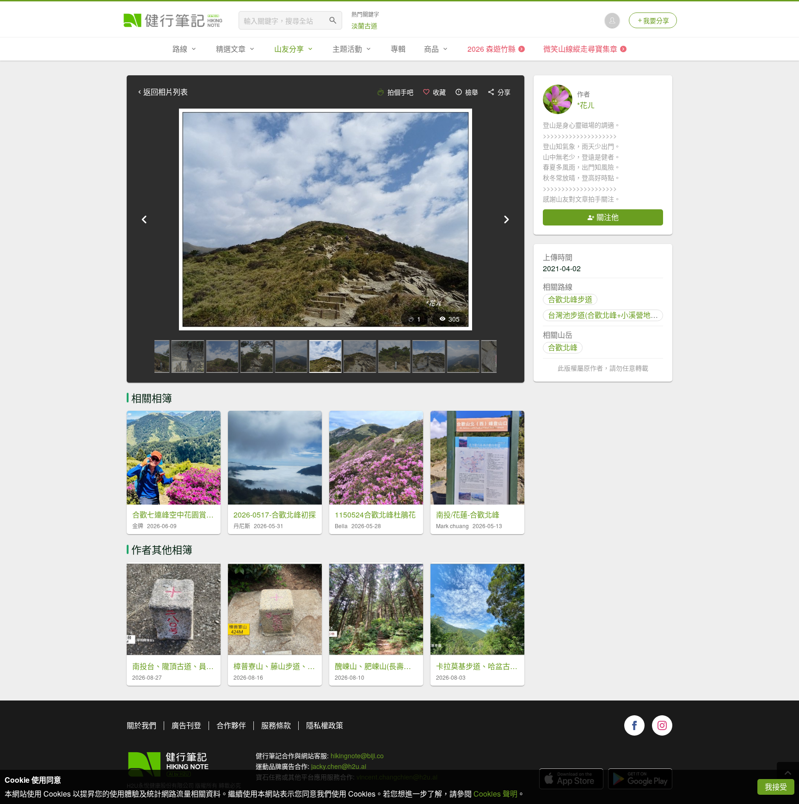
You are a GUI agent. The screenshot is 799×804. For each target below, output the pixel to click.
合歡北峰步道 (570, 299)
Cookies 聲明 (495, 793)
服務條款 (276, 725)
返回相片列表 (165, 92)
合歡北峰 (563, 347)
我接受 (776, 786)
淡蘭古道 (364, 25)
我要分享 (656, 20)
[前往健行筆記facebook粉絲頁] (634, 725)
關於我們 (141, 725)
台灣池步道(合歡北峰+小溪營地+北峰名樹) (617, 315)
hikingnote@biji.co (357, 755)
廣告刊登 (186, 725)
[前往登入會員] (612, 20)
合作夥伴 (231, 725)
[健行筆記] (173, 20)
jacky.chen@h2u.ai (338, 766)
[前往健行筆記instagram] (662, 725)
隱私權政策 (324, 725)
